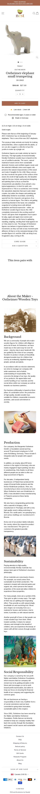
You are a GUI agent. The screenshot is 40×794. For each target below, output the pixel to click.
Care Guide (20, 241)
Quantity (20, 90)
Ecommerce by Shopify (23, 792)
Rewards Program (20, 757)
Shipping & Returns (20, 743)
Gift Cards (20, 753)
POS (11, 792)
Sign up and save (19, 769)
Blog (20, 763)
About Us (20, 760)
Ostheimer (20, 70)
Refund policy (20, 746)
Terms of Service (20, 750)
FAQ (20, 739)
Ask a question (20, 246)
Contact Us (20, 736)
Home (19, 66)
